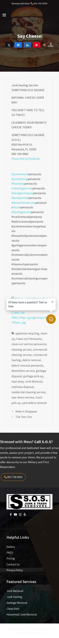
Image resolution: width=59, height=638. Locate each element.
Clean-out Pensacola (29, 339)
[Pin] (36, 44)
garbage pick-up (33, 376)
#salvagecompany (22, 193)
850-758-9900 (41, 3)
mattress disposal (22, 387)
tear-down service (22, 397)
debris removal (31, 360)
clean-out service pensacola (28, 344)
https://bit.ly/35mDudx (25, 159)
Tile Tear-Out (23, 417)
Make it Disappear (26, 411)
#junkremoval (20, 174)
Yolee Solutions (36, 632)
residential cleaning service (28, 392)
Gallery (11, 547)
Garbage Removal (17, 603)
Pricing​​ (11, 558)
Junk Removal (33, 381)
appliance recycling (27, 333)
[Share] (18, 44)
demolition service (23, 371)
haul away (17, 381)
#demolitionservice (23, 202)
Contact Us (13, 564)
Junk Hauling (14, 597)
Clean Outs (13, 609)
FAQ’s (10, 552)
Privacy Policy (15, 570)
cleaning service (21, 349)
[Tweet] (9, 44)
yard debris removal (34, 403)
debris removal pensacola (27, 365)
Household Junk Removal (22, 614)
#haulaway (17, 183)
